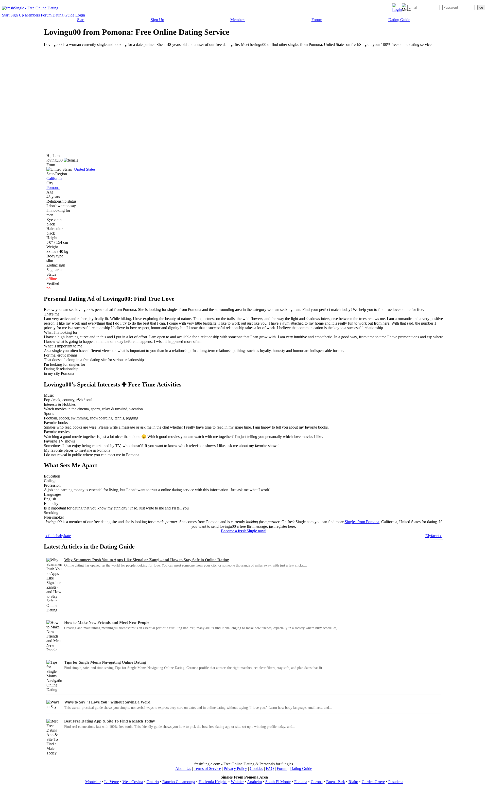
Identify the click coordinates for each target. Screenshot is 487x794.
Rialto (353, 782)
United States (84, 169)
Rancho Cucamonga (178, 782)
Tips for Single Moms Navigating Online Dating (105, 662)
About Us (183, 768)
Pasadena (395, 782)
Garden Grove (373, 782)
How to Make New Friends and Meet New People (106, 622)
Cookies (256, 768)
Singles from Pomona (362, 522)
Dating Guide (63, 15)
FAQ (270, 768)
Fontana (300, 782)
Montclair (93, 782)
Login (80, 15)
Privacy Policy (235, 768)
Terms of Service (207, 768)
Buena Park (335, 782)
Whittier (237, 782)
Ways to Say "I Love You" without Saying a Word (107, 702)
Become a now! (243, 531)
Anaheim (254, 782)
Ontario (153, 782)
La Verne (111, 782)
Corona (317, 782)
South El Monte (278, 782)
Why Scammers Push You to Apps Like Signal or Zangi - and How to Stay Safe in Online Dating (146, 560)
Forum (46, 15)
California (54, 178)
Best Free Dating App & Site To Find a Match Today (109, 721)
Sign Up (17, 15)
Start (5, 15)
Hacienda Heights (213, 782)
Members (32, 15)
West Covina (133, 782)
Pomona (53, 187)
